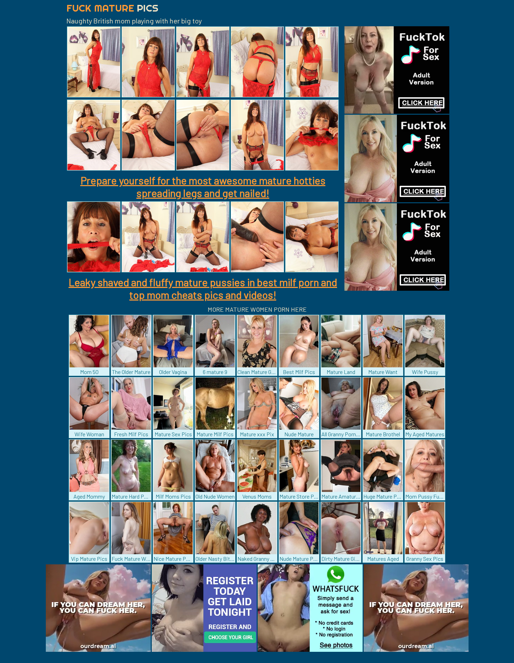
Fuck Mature (112, 8)
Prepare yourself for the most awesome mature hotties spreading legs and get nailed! (203, 186)
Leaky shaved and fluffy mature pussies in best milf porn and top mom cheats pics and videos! (203, 288)
